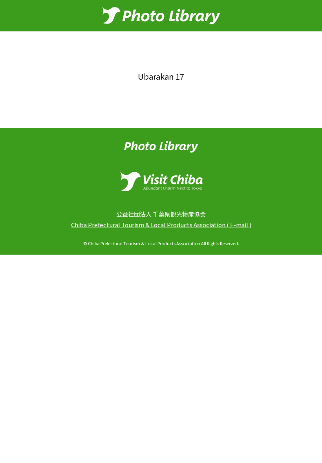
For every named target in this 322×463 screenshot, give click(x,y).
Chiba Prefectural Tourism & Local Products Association (148, 225)
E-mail (239, 225)
